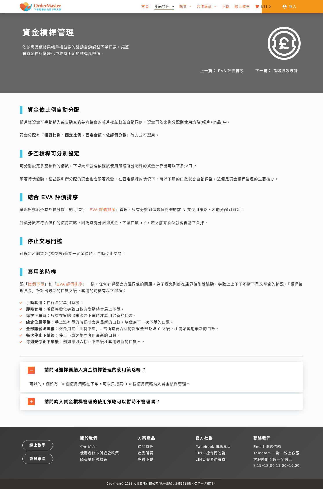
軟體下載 (146, 459)
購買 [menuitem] (183, 6)
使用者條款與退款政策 (99, 453)
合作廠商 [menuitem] (204, 6)
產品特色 (146, 447)
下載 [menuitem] (225, 6)
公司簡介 (88, 447)
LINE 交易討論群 (211, 459)
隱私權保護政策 (93, 459)
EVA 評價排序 (231, 71)
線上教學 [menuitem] (242, 6)
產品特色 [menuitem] (162, 6)
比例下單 (36, 284)
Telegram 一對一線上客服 (276, 453)
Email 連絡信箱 (267, 447)
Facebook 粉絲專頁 (213, 447)
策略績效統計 (285, 71)
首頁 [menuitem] (145, 6)
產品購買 (146, 453)
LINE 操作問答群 (211, 453)
